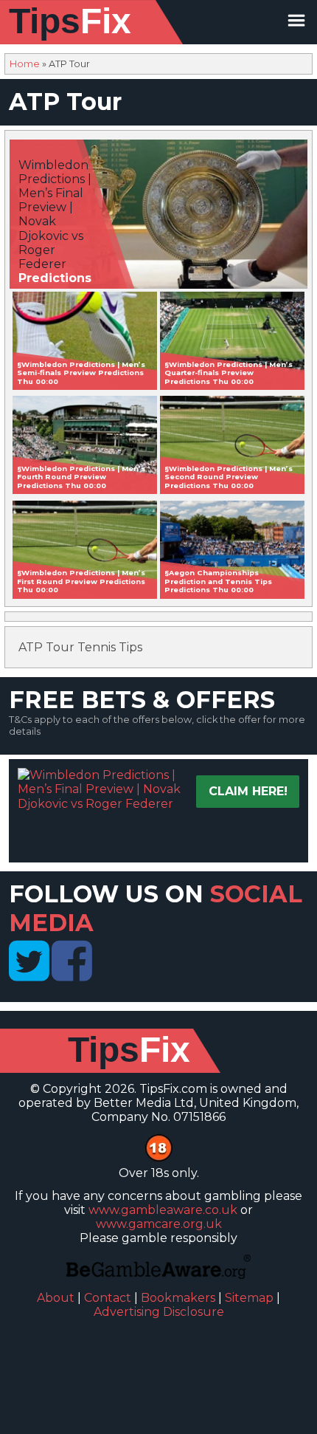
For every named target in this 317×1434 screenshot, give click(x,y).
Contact (107, 1298)
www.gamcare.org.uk (159, 1224)
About (55, 1298)
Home (25, 63)
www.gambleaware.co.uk (162, 1210)
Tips (70, 21)
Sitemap (249, 1298)
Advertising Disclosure (159, 1312)
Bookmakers (178, 1298)
